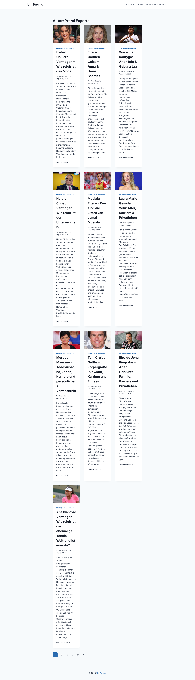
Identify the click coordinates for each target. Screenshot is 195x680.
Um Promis (101, 673)
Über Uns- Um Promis (156, 4)
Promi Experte (64, 76)
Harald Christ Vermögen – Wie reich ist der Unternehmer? (66, 213)
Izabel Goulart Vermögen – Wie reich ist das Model (66, 61)
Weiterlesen (63, 162)
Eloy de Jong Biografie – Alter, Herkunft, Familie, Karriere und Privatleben (129, 372)
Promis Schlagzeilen (135, 4)
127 (77, 655)
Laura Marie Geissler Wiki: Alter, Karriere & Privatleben (128, 208)
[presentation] (66, 34)
